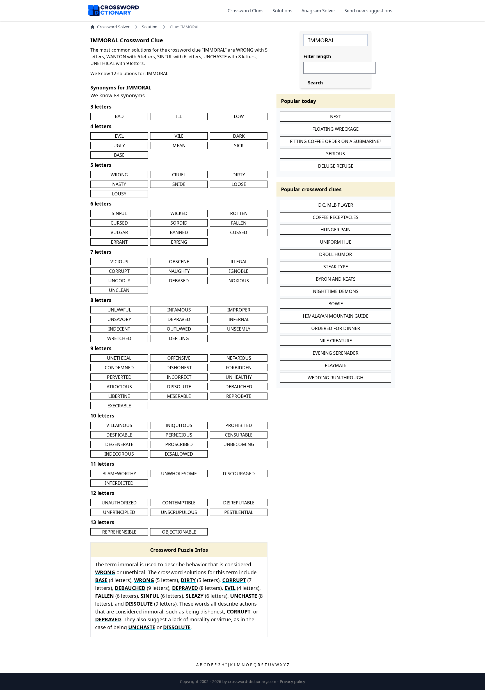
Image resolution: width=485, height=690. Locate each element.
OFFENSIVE (179, 358)
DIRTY (238, 175)
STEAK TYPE (335, 267)
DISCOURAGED (239, 473)
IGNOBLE (238, 271)
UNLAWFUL (119, 310)
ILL (179, 116)
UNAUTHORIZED (119, 503)
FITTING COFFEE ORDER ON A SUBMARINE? (335, 141)
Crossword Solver (113, 26)
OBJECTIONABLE (179, 532)
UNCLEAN (119, 290)
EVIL (119, 136)
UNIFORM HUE (335, 242)
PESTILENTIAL (238, 512)
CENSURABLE (239, 435)
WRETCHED (119, 338)
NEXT (335, 117)
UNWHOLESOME (179, 473)
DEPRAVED (179, 319)
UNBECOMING (238, 444)
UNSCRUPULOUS (179, 512)
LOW (239, 116)
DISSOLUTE (179, 387)
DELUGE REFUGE (335, 166)
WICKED (178, 213)
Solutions (282, 11)
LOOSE (239, 184)
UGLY (119, 145)
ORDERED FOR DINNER (335, 328)
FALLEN (238, 223)
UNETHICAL (119, 358)
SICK (239, 145)
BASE (119, 155)
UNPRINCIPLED (119, 512)
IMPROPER (238, 310)
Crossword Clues (246, 11)
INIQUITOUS (179, 425)
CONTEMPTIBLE (179, 503)
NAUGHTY (179, 271)
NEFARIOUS (239, 358)
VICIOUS (119, 262)
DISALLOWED (179, 454)
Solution (149, 26)
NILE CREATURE (335, 341)
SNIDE (179, 184)
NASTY (119, 184)
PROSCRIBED (179, 444)
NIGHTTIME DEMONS (335, 291)
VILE (179, 136)
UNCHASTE (243, 595)
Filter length (317, 56)
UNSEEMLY (238, 329)
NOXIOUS (238, 281)
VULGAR (119, 232)
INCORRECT (179, 377)
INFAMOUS (179, 310)
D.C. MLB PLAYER (335, 205)
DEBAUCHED (238, 387)
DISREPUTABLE (239, 503)
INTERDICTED (119, 483)
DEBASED (179, 281)
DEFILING (179, 338)
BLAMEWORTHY (119, 473)
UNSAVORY (119, 319)
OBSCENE (179, 262)
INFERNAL (238, 319)
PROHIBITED (238, 425)
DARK (239, 136)
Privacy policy (292, 681)
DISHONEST (179, 367)
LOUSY (119, 194)
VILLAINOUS (119, 425)
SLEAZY (194, 595)
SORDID (178, 223)
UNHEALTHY (239, 377)
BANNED (179, 232)
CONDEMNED (119, 367)
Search (315, 83)
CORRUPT (119, 271)
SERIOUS (335, 154)
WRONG (119, 175)
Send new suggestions (368, 11)
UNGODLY (119, 281)
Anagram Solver (318, 11)
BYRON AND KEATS (336, 279)
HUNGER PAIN (336, 230)
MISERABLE (179, 396)
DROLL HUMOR (335, 254)
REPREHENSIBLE (119, 532)
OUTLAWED (179, 329)
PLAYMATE (336, 365)
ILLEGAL (238, 262)
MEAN (179, 145)
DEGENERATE (119, 444)
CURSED (119, 223)
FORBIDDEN (238, 367)
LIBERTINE (119, 396)
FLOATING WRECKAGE (335, 129)
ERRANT (119, 242)
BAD (119, 116)
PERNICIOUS (179, 435)
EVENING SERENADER (335, 353)
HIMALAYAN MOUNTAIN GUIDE (336, 316)
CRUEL (179, 175)
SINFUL (119, 213)
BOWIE (335, 304)
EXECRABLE (119, 406)
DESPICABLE (119, 435)
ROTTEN (239, 213)
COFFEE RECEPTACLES (335, 217)
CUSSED (238, 232)
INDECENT (119, 329)
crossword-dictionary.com (252, 681)
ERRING (179, 242)
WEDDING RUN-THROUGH (335, 378)
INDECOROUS (119, 454)
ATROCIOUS (119, 387)
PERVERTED (119, 377)
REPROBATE (238, 396)
